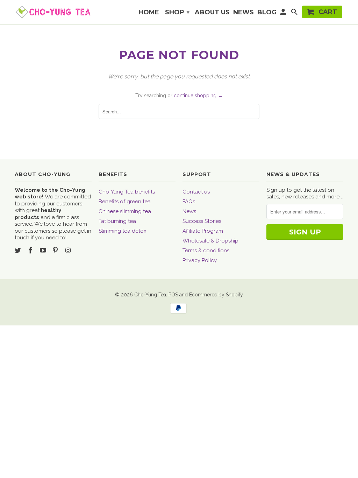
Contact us (196, 192)
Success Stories (201, 221)
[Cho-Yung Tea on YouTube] (44, 250)
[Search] (295, 13)
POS (173, 294)
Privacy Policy (199, 260)
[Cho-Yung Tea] (53, 12)
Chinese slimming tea (125, 211)
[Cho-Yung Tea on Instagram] (68, 250)
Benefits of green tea (125, 201)
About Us (212, 12)
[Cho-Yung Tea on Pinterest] (56, 250)
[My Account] (284, 13)
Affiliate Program (202, 231)
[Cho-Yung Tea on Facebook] (31, 250)
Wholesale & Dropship (210, 241)
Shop (177, 12)
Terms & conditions (205, 250)
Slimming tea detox (122, 231)
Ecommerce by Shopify (216, 294)
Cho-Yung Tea (150, 294)
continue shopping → (198, 95)
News (189, 211)
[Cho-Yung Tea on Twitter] (18, 250)
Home (148, 12)
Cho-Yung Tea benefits (127, 192)
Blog (267, 12)
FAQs (188, 201)
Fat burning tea (117, 221)
